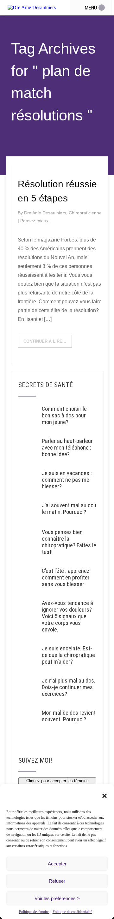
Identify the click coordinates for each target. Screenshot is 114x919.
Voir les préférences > (57, 898)
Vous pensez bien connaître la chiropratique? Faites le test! (69, 542)
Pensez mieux (34, 220)
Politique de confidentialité (72, 912)
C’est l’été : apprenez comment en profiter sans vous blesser (66, 577)
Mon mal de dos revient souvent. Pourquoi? (69, 716)
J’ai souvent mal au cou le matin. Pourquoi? (69, 508)
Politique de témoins (34, 912)
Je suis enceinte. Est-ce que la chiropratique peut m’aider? (68, 655)
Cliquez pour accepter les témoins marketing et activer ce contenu (57, 783)
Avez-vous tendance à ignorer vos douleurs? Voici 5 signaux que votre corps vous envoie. (67, 616)
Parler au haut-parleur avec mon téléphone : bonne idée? (67, 447)
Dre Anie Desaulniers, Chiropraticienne (63, 212)
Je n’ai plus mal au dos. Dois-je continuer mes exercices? (68, 687)
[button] (104, 796)
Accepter (57, 863)
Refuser (57, 881)
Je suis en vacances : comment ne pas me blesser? (67, 480)
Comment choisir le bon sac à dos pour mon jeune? (64, 415)
